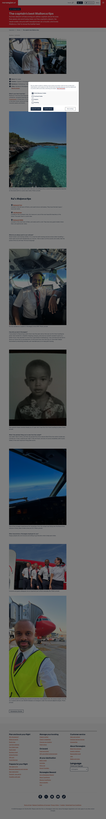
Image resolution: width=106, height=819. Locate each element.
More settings (70, 108)
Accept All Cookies (36, 108)
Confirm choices (48, 108)
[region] (53, 97)
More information (61, 88)
